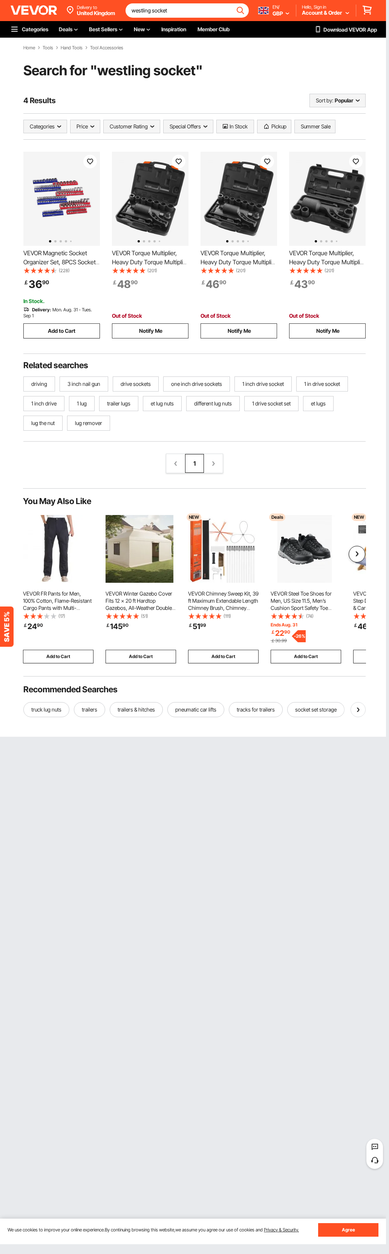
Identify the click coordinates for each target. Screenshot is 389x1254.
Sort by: (324, 100)
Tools (48, 47)
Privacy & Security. (281, 1230)
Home (29, 47)
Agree (348, 1230)
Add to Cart (61, 331)
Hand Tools (72, 47)
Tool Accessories (106, 47)
